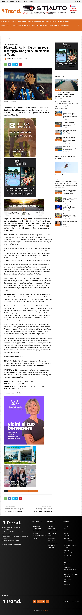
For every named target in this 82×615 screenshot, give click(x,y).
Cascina (66, 533)
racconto (31, 490)
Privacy (35, 538)
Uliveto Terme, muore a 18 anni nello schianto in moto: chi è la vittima (70, 223)
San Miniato (67, 572)
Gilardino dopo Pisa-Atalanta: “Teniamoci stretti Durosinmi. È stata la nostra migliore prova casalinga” (41, 509)
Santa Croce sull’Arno (71, 574)
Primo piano (24, 490)
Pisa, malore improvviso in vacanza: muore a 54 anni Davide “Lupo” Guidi (69, 207)
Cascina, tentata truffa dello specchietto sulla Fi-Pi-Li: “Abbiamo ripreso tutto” (69, 192)
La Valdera (51, 528)
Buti (65, 528)
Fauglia (66, 548)
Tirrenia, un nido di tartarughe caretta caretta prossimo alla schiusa (65, 95)
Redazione (10, 58)
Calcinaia (66, 531)
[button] (79, 25)
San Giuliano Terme (70, 569)
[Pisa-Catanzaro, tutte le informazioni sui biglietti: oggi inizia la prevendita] (58, 148)
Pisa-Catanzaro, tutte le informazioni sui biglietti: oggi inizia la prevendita (70, 148)
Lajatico (66, 550)
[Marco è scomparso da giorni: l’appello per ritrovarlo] (58, 132)
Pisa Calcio (10, 44)
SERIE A (36, 490)
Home (5, 38)
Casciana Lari (68, 538)
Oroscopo (51, 548)
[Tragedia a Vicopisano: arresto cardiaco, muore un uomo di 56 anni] (66, 167)
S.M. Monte (67, 577)
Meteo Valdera (53, 531)
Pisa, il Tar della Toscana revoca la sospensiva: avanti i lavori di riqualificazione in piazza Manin (14, 509)
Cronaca (58, 89)
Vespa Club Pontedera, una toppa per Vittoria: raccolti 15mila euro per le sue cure (69, 215)
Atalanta (10, 490)
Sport (16, 44)
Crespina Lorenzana (70, 545)
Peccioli (66, 560)
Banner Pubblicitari (39, 536)
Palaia (66, 557)
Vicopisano (67, 581)
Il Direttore (37, 528)
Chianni (66, 543)
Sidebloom (45, 610)
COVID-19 (50, 526)
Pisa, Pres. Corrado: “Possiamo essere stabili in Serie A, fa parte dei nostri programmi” (70, 200)
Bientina (66, 526)
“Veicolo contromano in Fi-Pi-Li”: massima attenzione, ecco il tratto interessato (70, 124)
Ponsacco (67, 562)
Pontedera (67, 567)
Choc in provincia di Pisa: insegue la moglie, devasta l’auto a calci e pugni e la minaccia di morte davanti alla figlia (70, 114)
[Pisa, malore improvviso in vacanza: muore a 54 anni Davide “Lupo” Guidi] (58, 207)
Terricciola (67, 579)
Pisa (9, 38)
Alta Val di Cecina (69, 552)
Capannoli (67, 536)
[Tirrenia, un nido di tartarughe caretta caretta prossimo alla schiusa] (66, 85)
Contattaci (36, 526)
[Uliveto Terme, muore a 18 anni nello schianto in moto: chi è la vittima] (58, 223)
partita (15, 490)
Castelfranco (68, 540)
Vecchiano (67, 584)
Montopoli (67, 555)
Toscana (58, 126)
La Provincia (58, 115)
